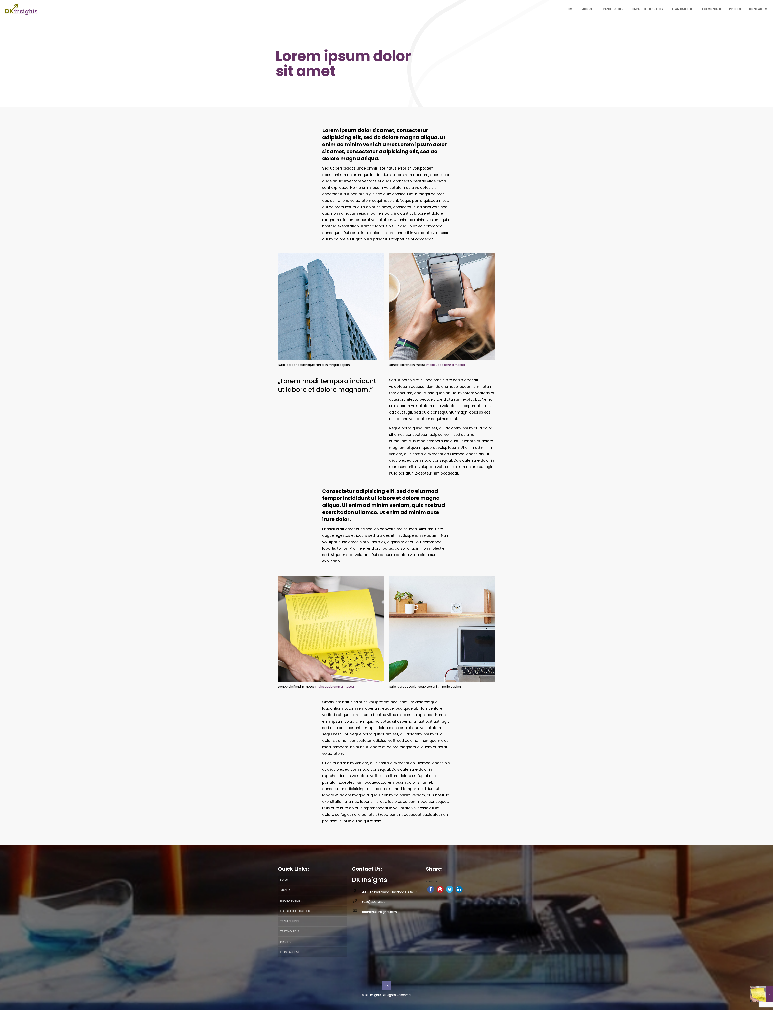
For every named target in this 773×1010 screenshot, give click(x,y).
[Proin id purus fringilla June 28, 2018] (761, 994)
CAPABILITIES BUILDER (295, 911)
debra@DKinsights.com (379, 912)
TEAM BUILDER (290, 921)
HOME (284, 880)
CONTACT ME (290, 952)
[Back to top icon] (386, 985)
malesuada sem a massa (445, 365)
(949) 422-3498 (373, 902)
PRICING (286, 942)
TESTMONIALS (290, 931)
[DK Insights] (22, 9)
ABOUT (285, 890)
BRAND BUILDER (291, 900)
